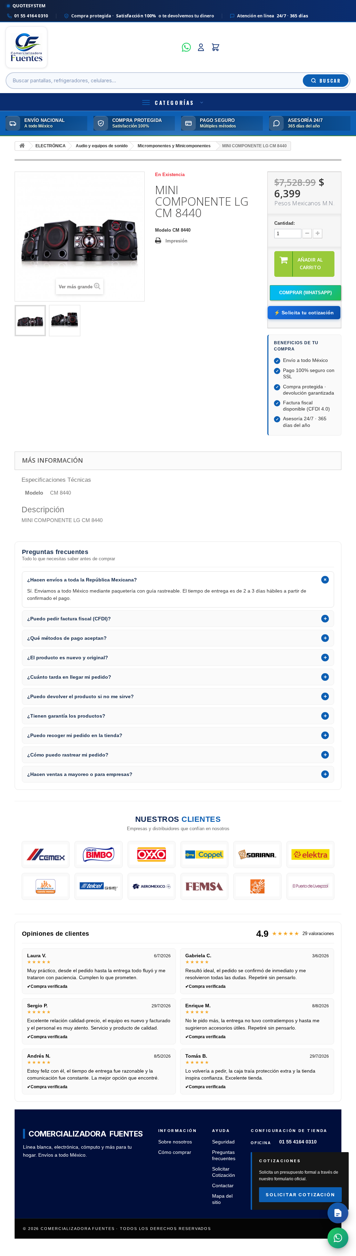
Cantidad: (284, 223)
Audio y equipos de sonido (102, 145)
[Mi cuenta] (200, 47)
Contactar (223, 1185)
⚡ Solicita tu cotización (304, 312)
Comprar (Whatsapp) (305, 292)
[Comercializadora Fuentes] (92, 47)
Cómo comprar (174, 1152)
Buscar (330, 80)
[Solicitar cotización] (337, 1213)
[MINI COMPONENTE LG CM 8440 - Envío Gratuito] (30, 320)
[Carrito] (215, 47)
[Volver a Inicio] (22, 146)
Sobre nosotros (175, 1142)
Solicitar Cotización (300, 1194)
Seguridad (223, 1142)
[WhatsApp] (186, 47)
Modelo (163, 230)
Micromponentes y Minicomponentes (174, 145)
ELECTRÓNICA (50, 145)
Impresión (176, 240)
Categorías (174, 102)
